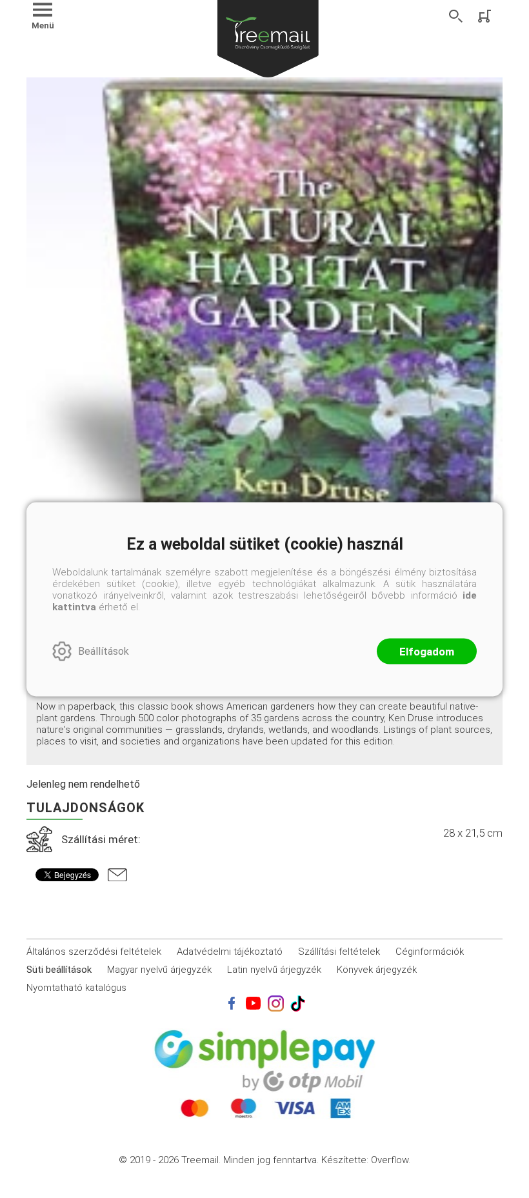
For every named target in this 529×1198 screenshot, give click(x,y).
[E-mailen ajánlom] (117, 874)
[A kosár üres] (485, 16)
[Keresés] (456, 16)
